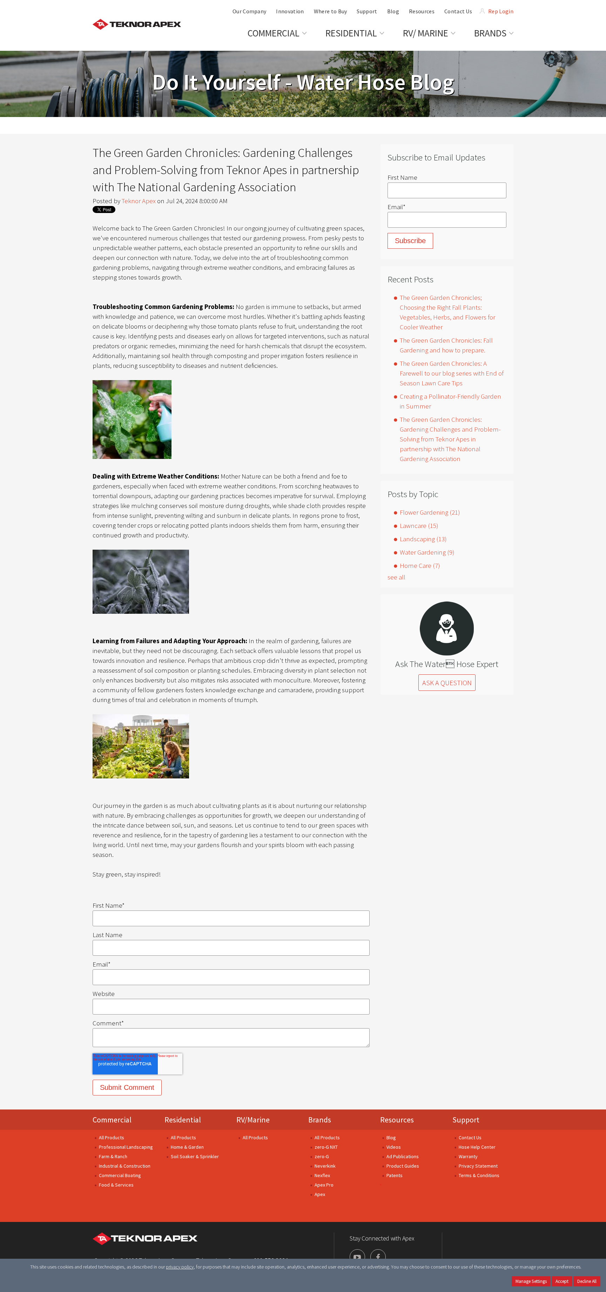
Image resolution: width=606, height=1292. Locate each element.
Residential (182, 1120)
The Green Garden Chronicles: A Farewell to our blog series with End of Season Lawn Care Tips (452, 373)
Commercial (112, 1120)
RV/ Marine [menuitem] (425, 33)
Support (465, 1120)
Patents (394, 1175)
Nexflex (322, 1175)
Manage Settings (531, 1281)
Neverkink (325, 1166)
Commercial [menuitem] (273, 33)
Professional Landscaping (126, 1147)
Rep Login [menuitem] (500, 11)
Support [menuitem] (367, 11)
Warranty (468, 1156)
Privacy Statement (478, 1166)
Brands (319, 1120)
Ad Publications (402, 1156)
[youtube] (357, 1257)
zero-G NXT (326, 1147)
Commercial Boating (120, 1175)
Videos (393, 1147)
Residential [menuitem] (351, 33)
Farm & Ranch (113, 1156)
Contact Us (470, 1137)
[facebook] (378, 1257)
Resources (397, 1120)
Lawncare (419, 525)
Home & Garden (187, 1147)
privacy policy (180, 1267)
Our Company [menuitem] (250, 11)
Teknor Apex (139, 201)
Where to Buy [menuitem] (330, 11)
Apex (320, 1194)
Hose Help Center (477, 1147)
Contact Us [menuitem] (458, 11)
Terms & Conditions (479, 1175)
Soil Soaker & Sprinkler (195, 1156)
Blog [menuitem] (393, 11)
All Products (111, 1137)
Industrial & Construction (124, 1166)
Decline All (587, 1281)
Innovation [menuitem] (290, 11)
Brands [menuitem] (490, 33)
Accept (562, 1281)
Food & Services (116, 1185)
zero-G (322, 1156)
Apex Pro (324, 1185)
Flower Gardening (430, 512)
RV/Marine (253, 1120)
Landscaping (423, 539)
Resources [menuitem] (422, 11)
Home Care (420, 565)
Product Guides (402, 1166)
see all (396, 577)
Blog (391, 1137)
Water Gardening (427, 552)
